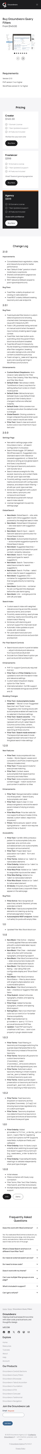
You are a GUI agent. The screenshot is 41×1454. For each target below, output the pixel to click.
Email (8, 1410)
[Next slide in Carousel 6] (23, 58)
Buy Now (11, 143)
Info (7, 1196)
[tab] (14, 53)
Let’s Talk (6, 1327)
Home (5, 1309)
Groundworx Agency (17, 1444)
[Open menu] (37, 4)
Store (10, 1309)
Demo (18, 1196)
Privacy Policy (20, 1448)
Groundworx (12, 4)
